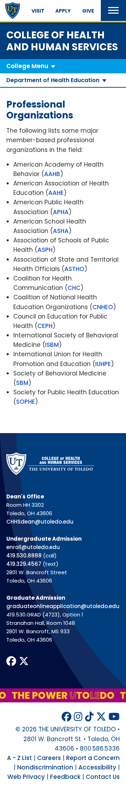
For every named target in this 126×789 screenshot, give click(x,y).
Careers (49, 758)
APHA (61, 212)
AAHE (56, 193)
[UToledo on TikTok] (89, 717)
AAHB (52, 174)
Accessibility (97, 767)
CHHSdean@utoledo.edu (40, 521)
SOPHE (25, 401)
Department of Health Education (52, 80)
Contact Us (103, 777)
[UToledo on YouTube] (114, 717)
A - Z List (19, 758)
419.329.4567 (23, 564)
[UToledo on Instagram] (78, 717)
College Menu (27, 66)
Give (88, 10)
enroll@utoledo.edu (33, 547)
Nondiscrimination (45, 767)
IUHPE (103, 364)
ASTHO (74, 269)
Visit (37, 10)
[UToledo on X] (101, 717)
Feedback (65, 777)
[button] (113, 10)
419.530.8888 (24, 555)
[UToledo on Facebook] (66, 717)
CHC (74, 288)
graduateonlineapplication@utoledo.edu (62, 606)
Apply (63, 10)
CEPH (44, 326)
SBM (22, 383)
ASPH (44, 250)
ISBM (52, 345)
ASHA (61, 231)
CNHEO (102, 307)
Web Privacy (26, 777)
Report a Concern (93, 758)
